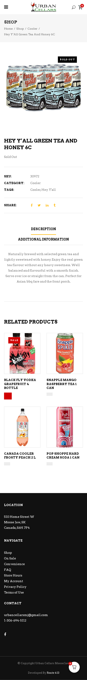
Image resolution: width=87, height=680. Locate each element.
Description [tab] (43, 229)
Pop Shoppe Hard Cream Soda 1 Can (63, 456)
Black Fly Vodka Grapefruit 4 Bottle (20, 384)
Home (8, 28)
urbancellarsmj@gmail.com (26, 615)
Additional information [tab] (43, 239)
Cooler (32, 28)
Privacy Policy (15, 587)
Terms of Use (14, 592)
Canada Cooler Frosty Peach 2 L (20, 456)
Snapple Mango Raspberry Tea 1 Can (62, 384)
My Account (13, 581)
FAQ (7, 570)
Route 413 (53, 672)
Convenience (14, 564)
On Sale (10, 558)
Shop (20, 28)
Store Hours (13, 575)
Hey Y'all (48, 190)
